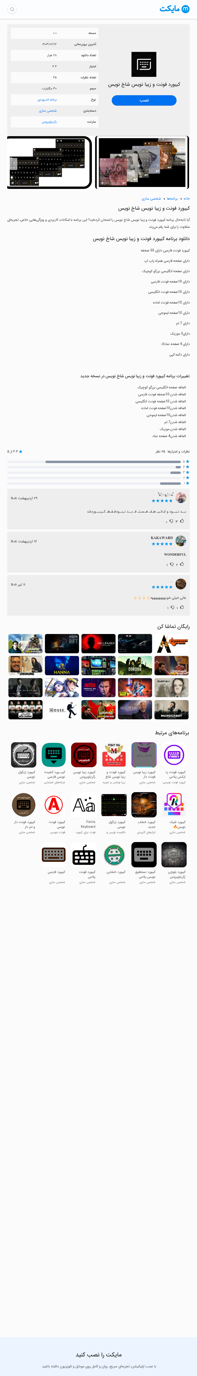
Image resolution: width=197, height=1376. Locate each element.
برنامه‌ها (172, 199)
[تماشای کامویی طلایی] (62, 689)
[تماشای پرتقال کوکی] (171, 645)
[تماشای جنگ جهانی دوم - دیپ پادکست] (25, 645)
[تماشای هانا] (62, 667)
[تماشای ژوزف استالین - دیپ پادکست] (98, 711)
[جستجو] (12, 9)
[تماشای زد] (135, 645)
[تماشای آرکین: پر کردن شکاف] (62, 645)
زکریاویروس (49, 121)
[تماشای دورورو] (135, 667)
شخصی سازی (48, 110)
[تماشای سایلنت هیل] (171, 689)
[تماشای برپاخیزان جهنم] (98, 645)
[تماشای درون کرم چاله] (135, 711)
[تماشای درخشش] (25, 667)
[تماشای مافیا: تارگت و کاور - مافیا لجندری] (25, 711)
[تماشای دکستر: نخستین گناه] (98, 689)
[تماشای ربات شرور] (171, 711)
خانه (187, 199)
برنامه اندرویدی (47, 99)
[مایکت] (175, 13)
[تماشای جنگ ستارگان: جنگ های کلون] (135, 689)
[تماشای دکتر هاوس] (62, 711)
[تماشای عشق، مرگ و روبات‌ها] (98, 667)
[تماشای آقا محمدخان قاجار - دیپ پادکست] (171, 667)
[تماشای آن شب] (25, 689)
